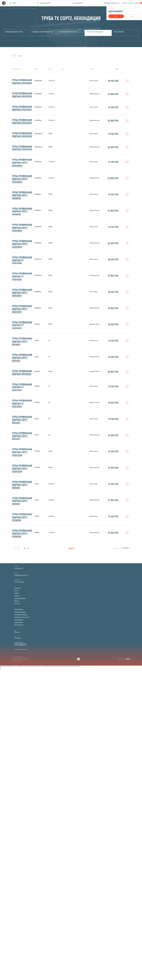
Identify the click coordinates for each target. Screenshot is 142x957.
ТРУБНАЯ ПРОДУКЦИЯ (20, 612)
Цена (116, 69)
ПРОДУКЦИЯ (17, 588)
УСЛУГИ (16, 590)
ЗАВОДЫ (16, 593)
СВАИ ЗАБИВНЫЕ (18, 620)
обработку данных (57, 666)
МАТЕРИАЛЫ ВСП (18, 625)
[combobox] (126, 548)
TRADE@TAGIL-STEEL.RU (21, 575)
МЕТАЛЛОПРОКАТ (18, 609)
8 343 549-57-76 (18, 568)
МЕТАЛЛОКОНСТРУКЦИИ (20, 615)
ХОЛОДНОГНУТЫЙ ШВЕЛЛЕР (21, 617)
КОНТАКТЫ (17, 603)
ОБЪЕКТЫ (16, 596)
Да (116, 16)
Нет (132, 16)
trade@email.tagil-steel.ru (111, 3)
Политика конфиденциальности (21, 649)
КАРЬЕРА (16, 601)
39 (24, 548)
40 (28, 548)
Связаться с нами (126, 3)
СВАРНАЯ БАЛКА (18, 622)
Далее (71, 548)
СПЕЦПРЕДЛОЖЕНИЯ (19, 598)
